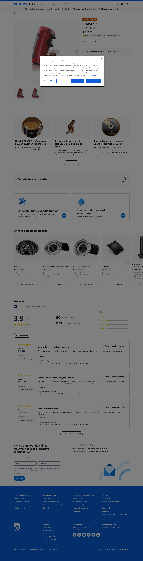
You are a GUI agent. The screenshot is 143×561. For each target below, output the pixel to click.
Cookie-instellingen (49, 81)
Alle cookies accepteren (93, 81)
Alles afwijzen (78, 81)
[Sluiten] (101, 58)
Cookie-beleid (93, 75)
